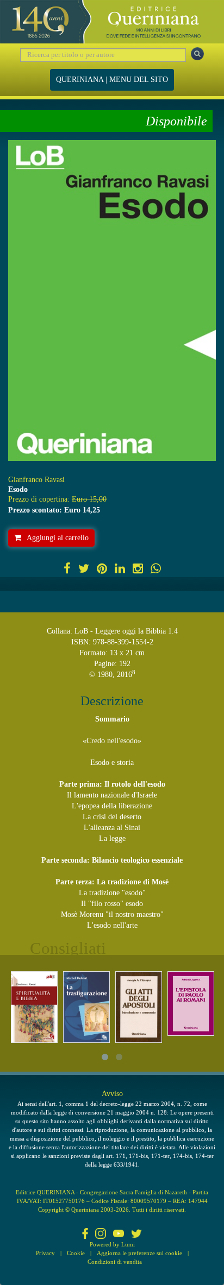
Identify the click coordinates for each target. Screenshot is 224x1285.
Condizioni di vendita (115, 1261)
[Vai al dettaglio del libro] (34, 1007)
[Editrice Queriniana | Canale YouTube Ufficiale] (118, 1234)
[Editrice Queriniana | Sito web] (112, 21)
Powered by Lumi (112, 1244)
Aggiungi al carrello (58, 538)
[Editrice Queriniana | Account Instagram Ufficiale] (100, 1234)
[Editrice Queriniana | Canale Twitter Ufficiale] (136, 1234)
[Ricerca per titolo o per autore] (197, 53)
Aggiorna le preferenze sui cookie (139, 1253)
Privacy (45, 1253)
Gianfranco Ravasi (36, 480)
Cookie (76, 1253)
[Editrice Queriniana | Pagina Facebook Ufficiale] (85, 1234)
